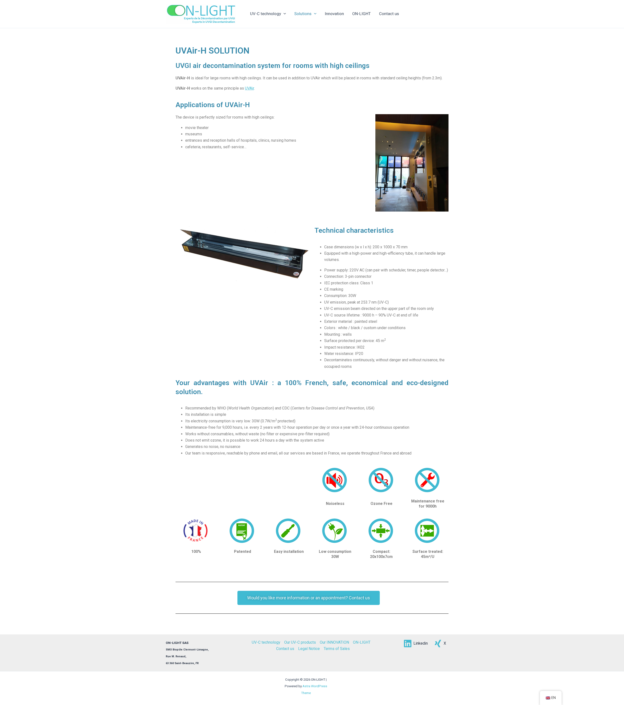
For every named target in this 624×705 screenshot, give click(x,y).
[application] (283, 13)
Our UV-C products (300, 642)
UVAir (249, 88)
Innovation (334, 13)
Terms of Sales (337, 648)
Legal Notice (309, 648)
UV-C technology (265, 13)
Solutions (303, 13)
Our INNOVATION (334, 642)
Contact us (389, 13)
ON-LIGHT (361, 13)
